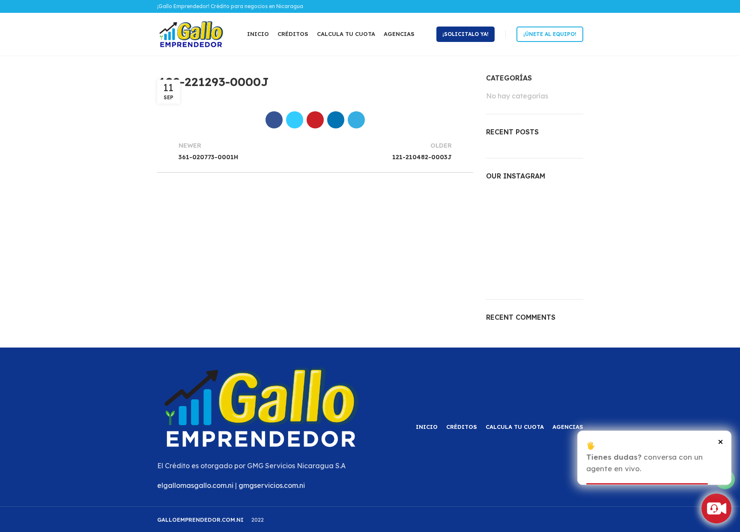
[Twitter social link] (294, 119)
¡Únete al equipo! (549, 34)
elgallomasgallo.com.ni (195, 485)
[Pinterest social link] (315, 119)
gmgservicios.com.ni (272, 485)
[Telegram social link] (356, 119)
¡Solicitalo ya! (465, 34)
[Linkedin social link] (335, 119)
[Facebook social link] (568, 6)
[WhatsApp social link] (578, 6)
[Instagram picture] (501, 205)
